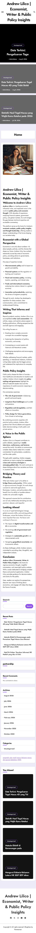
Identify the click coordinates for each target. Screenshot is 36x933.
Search (6, 600)
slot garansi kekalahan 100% (12, 760)
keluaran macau (27, 758)
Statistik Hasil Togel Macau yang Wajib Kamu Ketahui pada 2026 (16, 114)
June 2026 (8, 707)
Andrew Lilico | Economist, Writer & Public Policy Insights (18, 12)
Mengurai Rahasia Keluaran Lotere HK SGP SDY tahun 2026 (17, 646)
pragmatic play (7, 758)
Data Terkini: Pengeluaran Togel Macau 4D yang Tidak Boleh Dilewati (16, 85)
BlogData (28, 927)
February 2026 (9, 718)
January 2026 (9, 723)
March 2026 (8, 712)
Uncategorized (9, 45)
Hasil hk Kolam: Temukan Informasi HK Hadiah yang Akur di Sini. (17, 653)
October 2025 (9, 734)
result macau (17, 758)
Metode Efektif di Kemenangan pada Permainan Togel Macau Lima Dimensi (16, 638)
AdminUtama (4, 59)
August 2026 (9, 696)
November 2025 (10, 729)
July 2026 (7, 701)
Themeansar (18, 929)
